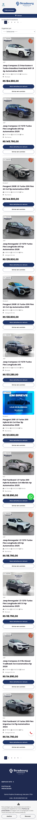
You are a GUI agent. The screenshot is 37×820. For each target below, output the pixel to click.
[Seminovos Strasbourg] (25, 4)
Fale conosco (9, 10)
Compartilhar (8, 38)
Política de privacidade (6, 787)
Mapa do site (7, 782)
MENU (3, 6)
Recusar (28, 816)
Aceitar (9, 816)
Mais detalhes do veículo (18, 86)
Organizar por (6, 28)
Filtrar (19, 16)
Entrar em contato (18, 91)
